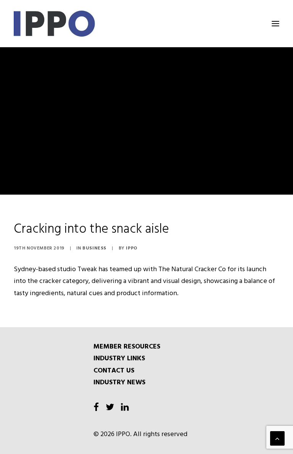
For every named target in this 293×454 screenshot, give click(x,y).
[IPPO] (90, 23)
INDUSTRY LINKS (119, 358)
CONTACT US (113, 370)
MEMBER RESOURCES (126, 346)
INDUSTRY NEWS (119, 382)
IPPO (131, 248)
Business (94, 248)
